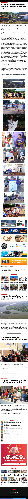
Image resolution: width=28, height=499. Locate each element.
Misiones (9, 266)
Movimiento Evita (12, 266)
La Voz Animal (18, 494)
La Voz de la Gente (10, 494)
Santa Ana (19, 47)
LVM (6, 266)
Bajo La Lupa (14, 494)
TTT (15, 266)
